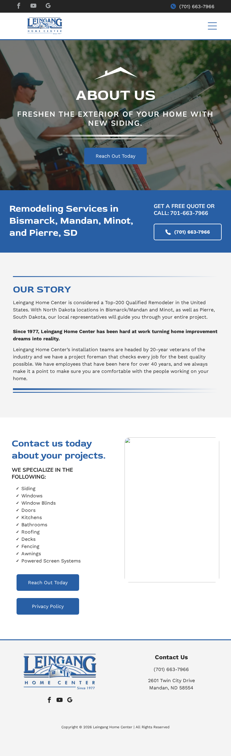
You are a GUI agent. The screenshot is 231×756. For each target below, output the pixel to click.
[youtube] (33, 6)
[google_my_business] (48, 6)
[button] (212, 25)
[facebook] (18, 6)
